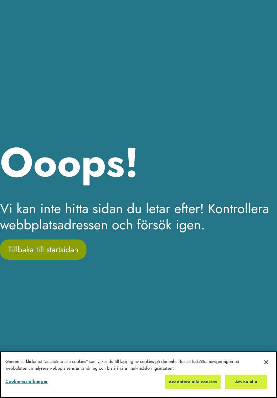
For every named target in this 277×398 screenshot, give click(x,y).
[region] (138, 374)
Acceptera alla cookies (193, 381)
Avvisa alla (246, 381)
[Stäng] (266, 362)
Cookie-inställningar (26, 381)
